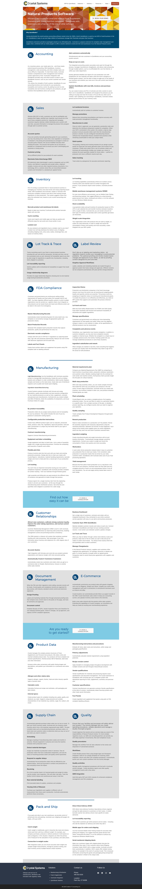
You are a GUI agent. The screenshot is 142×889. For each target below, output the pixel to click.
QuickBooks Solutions (57, 880)
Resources (98, 3)
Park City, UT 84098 (80, 880)
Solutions (89, 3)
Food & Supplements (56, 875)
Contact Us (115, 3)
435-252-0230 (78, 874)
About (106, 3)
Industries (80, 3)
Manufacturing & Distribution (58, 872)
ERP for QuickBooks (70, 3)
